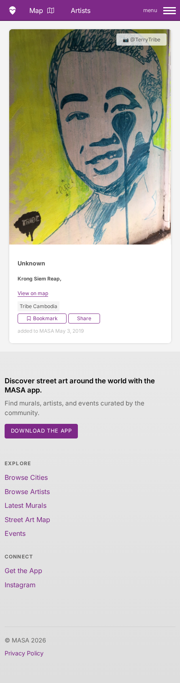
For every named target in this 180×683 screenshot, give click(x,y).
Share (84, 318)
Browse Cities (26, 477)
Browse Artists (27, 491)
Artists (80, 10)
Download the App (41, 431)
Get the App (23, 570)
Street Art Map (27, 519)
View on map (33, 293)
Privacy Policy (24, 653)
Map (36, 10)
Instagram (20, 585)
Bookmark (45, 318)
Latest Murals (25, 505)
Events (15, 533)
